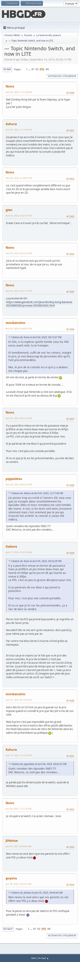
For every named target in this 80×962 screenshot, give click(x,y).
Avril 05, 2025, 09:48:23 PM (19, 328)
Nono (10, 86)
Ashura (11, 124)
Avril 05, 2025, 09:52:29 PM (19, 418)
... (29, 69)
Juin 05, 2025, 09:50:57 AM (18, 883)
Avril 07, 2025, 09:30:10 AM (19, 552)
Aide (33, 958)
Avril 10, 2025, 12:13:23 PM (19, 755)
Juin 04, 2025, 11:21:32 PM (18, 808)
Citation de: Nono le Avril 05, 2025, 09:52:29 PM (36, 561)
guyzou (11, 878)
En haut (8, 928)
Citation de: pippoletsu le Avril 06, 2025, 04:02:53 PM (38, 764)
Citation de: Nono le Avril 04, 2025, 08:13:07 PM (36, 337)
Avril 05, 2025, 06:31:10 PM (19, 290)
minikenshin (15, 323)
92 (37, 69)
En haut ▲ (43, 958)
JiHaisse (12, 840)
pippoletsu (14, 479)
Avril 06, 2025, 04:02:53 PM (19, 484)
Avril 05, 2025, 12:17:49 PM (19, 129)
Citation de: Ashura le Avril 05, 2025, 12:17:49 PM (37, 493)
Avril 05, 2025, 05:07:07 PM (19, 215)
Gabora (11, 546)
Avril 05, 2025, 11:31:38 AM (19, 92)
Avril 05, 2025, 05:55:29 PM (19, 253)
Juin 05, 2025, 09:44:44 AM (18, 846)
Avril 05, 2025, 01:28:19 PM (19, 178)
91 (33, 69)
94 (47, 69)
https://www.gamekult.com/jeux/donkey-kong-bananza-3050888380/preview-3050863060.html (39, 303)
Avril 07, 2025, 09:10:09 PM (19, 699)
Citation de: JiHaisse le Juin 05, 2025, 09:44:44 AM (37, 892)
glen (9, 210)
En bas (7, 69)
